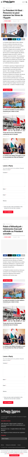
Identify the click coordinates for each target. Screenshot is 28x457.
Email (4, 195)
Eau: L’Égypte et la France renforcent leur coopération (13, 432)
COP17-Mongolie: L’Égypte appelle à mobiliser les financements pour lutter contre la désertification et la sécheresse (13, 425)
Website (5, 200)
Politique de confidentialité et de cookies (15, 453)
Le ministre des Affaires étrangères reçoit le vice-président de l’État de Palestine (14, 156)
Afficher (2, 445)
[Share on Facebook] (5, 39)
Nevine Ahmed (7, 21)
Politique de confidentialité (11, 445)
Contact (19, 445)
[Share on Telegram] (19, 39)
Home (4, 7)
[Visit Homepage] (9, 2)
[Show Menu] (1, 2)
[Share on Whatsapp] (14, 39)
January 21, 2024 (16, 21)
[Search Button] (26, 2)
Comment (5, 172)
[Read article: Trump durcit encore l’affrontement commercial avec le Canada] (14, 123)
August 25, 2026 (6, 113)
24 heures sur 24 (9, 7)
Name (4, 189)
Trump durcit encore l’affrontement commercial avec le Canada (12, 133)
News (5, 320)
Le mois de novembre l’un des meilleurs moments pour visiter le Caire (13, 110)
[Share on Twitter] (10, 39)
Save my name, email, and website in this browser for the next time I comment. (13, 207)
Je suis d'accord (14, 455)
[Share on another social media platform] (23, 39)
